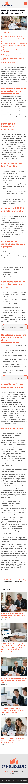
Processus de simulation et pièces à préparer (14, 46)
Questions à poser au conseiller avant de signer (14, 54)
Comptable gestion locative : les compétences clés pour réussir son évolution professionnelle (13, 710)
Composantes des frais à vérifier (13, 41)
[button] (25, 3)
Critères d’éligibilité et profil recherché (15, 43)
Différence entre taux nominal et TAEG (15, 36)
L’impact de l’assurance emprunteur (14, 38)
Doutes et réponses (9, 62)
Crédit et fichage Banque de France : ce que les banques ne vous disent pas (14, 680)
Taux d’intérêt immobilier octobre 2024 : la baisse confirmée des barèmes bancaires (13, 740)
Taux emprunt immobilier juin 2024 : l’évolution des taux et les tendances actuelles (13, 327)
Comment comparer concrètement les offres (14, 50)
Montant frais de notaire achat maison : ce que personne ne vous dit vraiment (13, 616)
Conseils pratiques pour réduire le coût (13, 59)
